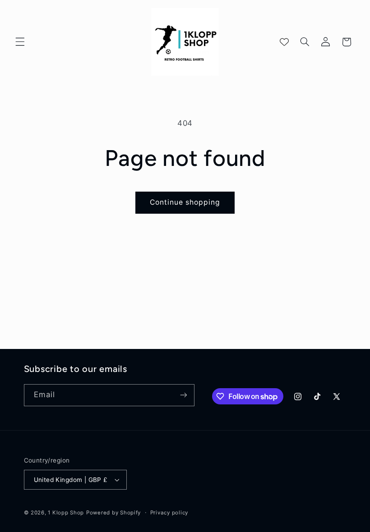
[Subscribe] (183, 395)
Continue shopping (185, 202)
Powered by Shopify (113, 512)
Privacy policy (169, 512)
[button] (19, 42)
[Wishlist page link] (284, 41)
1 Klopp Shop (66, 512)
